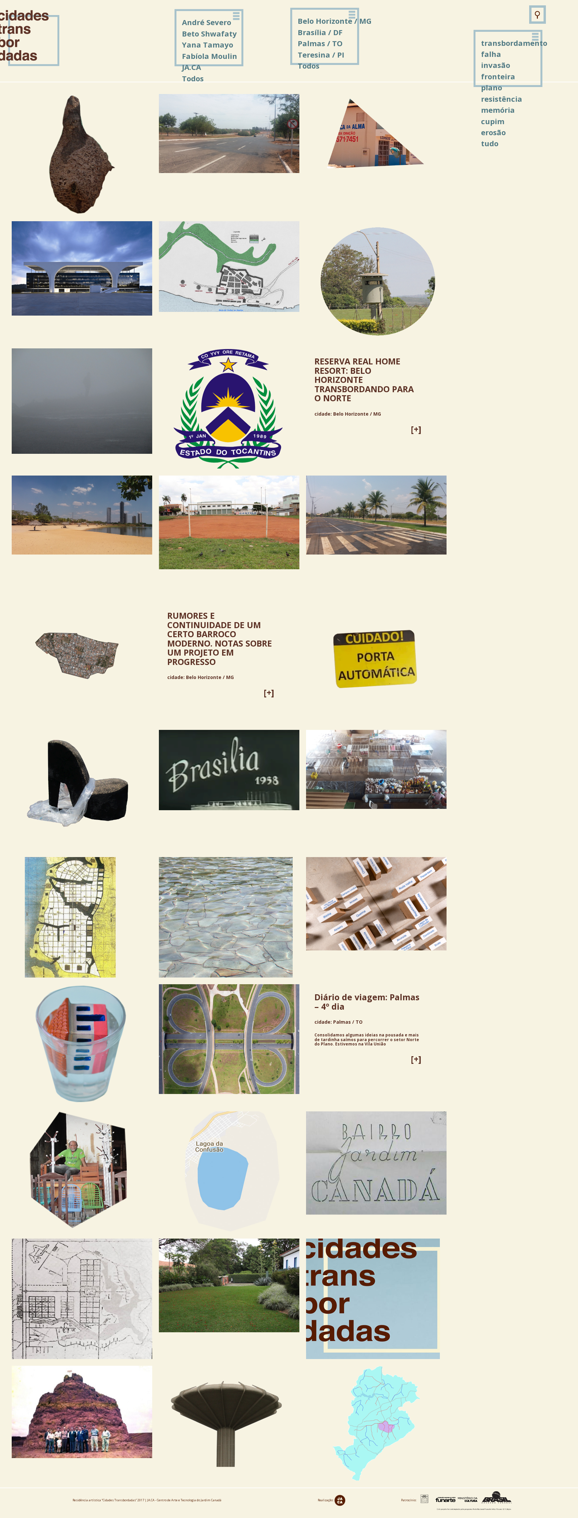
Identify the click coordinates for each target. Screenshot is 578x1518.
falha (491, 54)
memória (498, 110)
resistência (501, 99)
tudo (489, 143)
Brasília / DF (320, 32)
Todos (308, 66)
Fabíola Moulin (209, 56)
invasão (495, 65)
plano (491, 87)
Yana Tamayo (207, 44)
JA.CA (191, 67)
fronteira (498, 76)
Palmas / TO (320, 43)
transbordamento (514, 43)
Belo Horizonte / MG (335, 21)
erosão (493, 132)
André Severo (206, 22)
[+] (416, 429)
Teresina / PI (321, 55)
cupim (492, 121)
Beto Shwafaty (209, 33)
